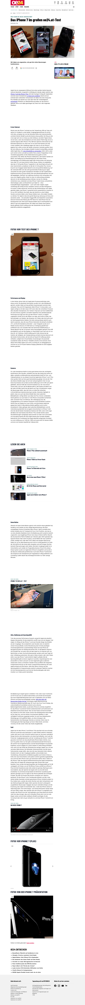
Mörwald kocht (65, 10)
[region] (32, 255)
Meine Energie (36, 10)
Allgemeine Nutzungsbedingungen (19, 987)
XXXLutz (42, 10)
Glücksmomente (22, 10)
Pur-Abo (12, 997)
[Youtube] (63, 986)
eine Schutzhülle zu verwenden (32, 151)
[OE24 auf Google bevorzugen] (36, 68)
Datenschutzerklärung (16, 989)
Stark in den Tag (72, 10)
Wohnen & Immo (29, 10)
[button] (32, 596)
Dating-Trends (47, 10)
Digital (14, 13)
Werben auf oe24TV (15, 995)
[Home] (11, 13)
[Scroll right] (73, 10)
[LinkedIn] (66, 986)
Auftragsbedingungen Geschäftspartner (41, 985)
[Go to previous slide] (10, 254)
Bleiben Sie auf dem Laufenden (61, 981)
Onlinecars (53, 10)
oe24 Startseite (14, 985)
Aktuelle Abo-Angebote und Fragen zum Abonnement (41, 989)
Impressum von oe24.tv (16, 1000)
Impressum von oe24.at (16, 998)
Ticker (12, 7)
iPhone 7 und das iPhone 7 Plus (19, 94)
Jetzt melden (30, 943)
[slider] (32, 603)
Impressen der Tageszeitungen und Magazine (40, 992)
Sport (17, 7)
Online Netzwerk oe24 (16, 981)
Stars (21, 7)
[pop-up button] (49, 606)
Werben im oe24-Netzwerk (17, 993)
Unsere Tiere (58, 10)
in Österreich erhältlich (33, 96)
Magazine (26, 7)
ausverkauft (14, 102)
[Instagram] (59, 986)
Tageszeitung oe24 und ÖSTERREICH (41, 981)
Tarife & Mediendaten (37, 987)
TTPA (33, 995)
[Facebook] (55, 986)
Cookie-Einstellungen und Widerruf (19, 992)
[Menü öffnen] (73, 6)
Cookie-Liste (13, 990)
